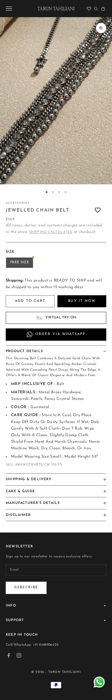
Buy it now (82, 301)
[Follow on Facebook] (8, 655)
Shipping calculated (51, 232)
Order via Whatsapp (60, 334)
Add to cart (30, 301)
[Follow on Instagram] (19, 655)
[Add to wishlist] (97, 210)
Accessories (18, 203)
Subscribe (26, 587)
